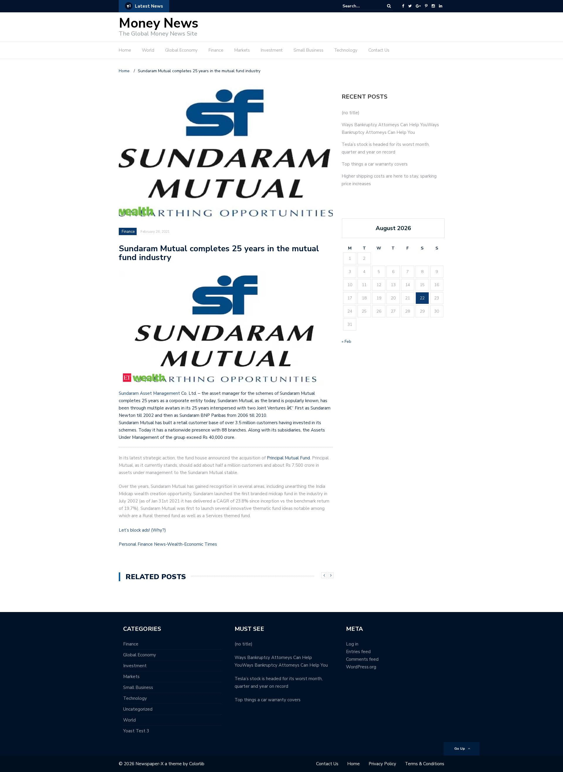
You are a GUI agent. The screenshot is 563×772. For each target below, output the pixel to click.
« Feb (346, 341)
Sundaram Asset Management (149, 393)
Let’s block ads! (134, 530)
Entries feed (358, 652)
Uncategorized (137, 709)
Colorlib (196, 764)
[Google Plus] (418, 6)
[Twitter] (410, 6)
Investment (272, 50)
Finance (215, 50)
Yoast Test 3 (136, 731)
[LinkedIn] (440, 6)
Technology (345, 50)
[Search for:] (360, 6)
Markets (242, 50)
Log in (352, 644)
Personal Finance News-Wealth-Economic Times (168, 544)
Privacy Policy (382, 764)
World (148, 50)
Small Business (308, 50)
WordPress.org (361, 667)
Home (125, 50)
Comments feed (362, 659)
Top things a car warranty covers (375, 164)
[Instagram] (433, 6)
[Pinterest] (426, 6)
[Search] (389, 6)
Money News (158, 23)
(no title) (350, 113)
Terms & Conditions (424, 764)
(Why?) (158, 530)
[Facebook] (403, 6)
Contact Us (378, 50)
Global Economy (181, 50)
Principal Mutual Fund (288, 458)
